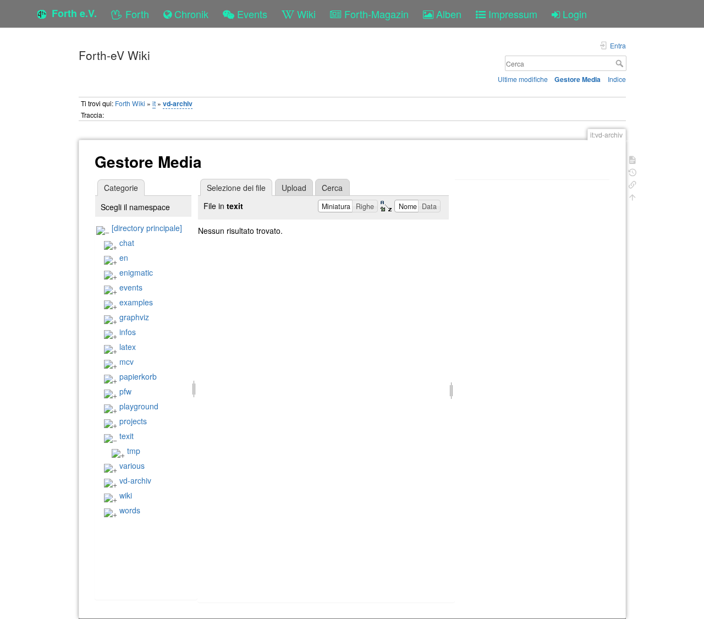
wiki (125, 495)
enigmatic (136, 272)
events (130, 287)
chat (126, 242)
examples (136, 302)
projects (133, 420)
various (132, 465)
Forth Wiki (130, 103)
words (129, 510)
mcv (126, 361)
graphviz (134, 316)
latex (127, 346)
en (123, 257)
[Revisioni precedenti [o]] (632, 171)
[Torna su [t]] (632, 196)
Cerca (620, 63)
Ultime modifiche (523, 79)
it (154, 103)
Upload (294, 187)
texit (126, 435)
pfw (125, 391)
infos (127, 331)
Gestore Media (577, 79)
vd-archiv (178, 103)
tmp (133, 450)
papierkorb (138, 376)
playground (138, 406)
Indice (617, 79)
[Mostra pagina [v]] (632, 158)
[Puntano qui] (632, 183)
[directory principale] (147, 227)
